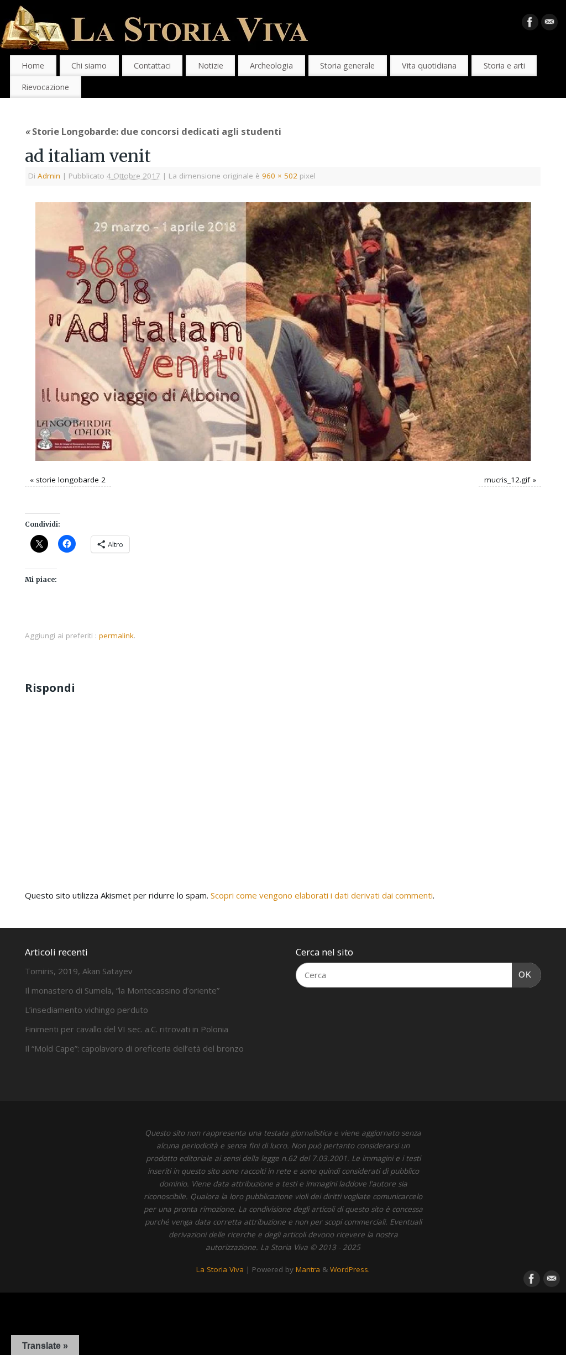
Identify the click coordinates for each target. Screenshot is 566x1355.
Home (33, 65)
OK (522, 974)
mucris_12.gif (507, 480)
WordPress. (350, 1269)
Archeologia (271, 65)
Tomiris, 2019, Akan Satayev (79, 970)
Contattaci (152, 65)
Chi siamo (89, 65)
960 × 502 (279, 176)
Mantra (308, 1269)
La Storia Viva (220, 1269)
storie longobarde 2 (71, 480)
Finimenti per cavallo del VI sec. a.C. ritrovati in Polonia (126, 1028)
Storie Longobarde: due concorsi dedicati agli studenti (153, 131)
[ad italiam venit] (283, 331)
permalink (116, 635)
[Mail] (549, 24)
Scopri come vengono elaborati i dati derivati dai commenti (322, 895)
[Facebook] (530, 24)
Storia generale (347, 65)
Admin (49, 176)
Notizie (210, 65)
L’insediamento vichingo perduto (86, 1009)
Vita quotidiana (429, 65)
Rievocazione (45, 87)
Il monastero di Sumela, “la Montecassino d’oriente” (122, 990)
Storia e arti (504, 65)
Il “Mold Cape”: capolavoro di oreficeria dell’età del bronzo (134, 1048)
